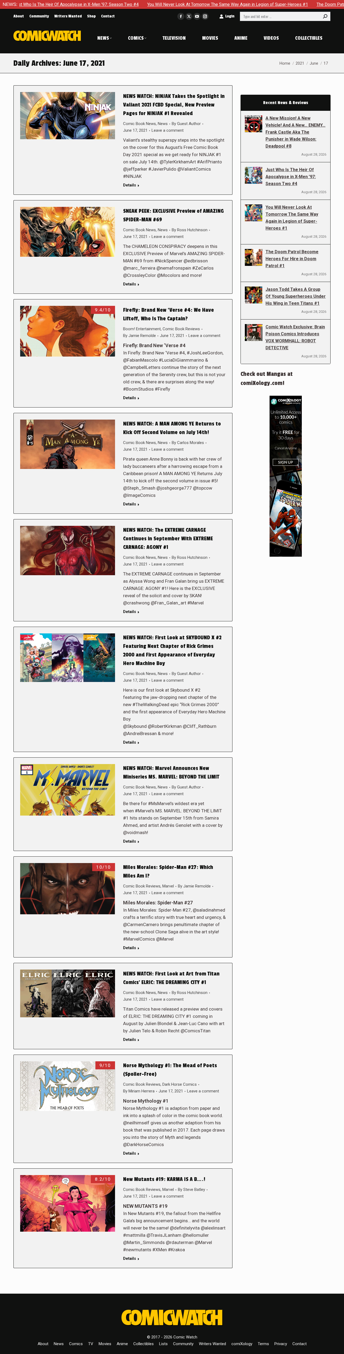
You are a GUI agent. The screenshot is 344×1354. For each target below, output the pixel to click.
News (163, 123)
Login (229, 16)
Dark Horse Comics (179, 1084)
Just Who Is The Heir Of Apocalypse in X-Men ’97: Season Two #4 (291, 176)
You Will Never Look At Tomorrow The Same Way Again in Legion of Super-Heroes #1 (174, 4)
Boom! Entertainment (142, 328)
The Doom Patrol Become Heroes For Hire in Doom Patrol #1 (292, 258)
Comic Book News (139, 123)
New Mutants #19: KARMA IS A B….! (164, 1179)
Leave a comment (168, 130)
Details (129, 185)
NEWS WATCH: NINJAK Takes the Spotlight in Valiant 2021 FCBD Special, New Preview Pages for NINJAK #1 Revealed (174, 105)
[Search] (325, 16)
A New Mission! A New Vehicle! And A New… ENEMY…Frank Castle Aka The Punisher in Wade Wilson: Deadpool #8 (295, 132)
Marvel (168, 886)
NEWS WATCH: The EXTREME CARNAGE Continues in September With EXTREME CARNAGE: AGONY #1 (168, 539)
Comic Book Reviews (181, 328)
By (186, 123)
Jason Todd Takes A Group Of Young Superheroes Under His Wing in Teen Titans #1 (296, 296)
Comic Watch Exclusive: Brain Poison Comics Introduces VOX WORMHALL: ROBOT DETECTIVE (295, 337)
